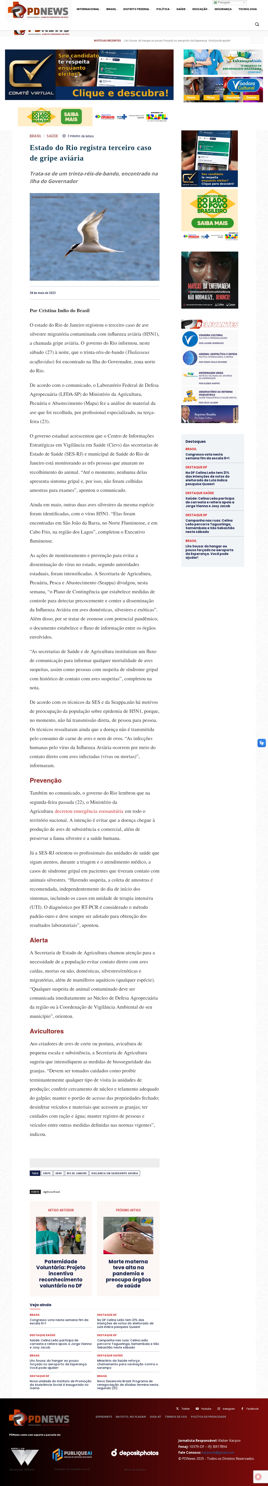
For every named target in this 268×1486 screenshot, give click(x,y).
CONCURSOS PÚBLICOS (100, 1277)
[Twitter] (177, 1408)
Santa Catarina (133, 1319)
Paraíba (110, 1311)
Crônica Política (97, 1281)
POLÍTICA (54, 1315)
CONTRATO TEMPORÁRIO (51, 1281)
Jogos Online (59, 1304)
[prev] (253, 40)
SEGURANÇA (125, 1323)
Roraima (114, 1319)
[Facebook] (126, 292)
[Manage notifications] (258, 1476)
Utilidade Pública (133, 1326)
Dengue (62, 1285)
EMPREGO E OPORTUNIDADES (109, 1292)
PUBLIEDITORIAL (106, 1315)
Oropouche (83, 1311)
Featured (131, 1296)
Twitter (186, 1408)
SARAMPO (50, 1323)
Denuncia (77, 1285)
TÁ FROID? (44, 1326)
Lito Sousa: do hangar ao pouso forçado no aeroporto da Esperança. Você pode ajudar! (58, 1364)
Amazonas (83, 1274)
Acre (53, 1274)
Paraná (124, 1311)
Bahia (98, 1274)
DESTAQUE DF (124, 1285)
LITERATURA (98, 1304)
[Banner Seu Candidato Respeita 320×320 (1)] (209, 158)
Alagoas (66, 1274)
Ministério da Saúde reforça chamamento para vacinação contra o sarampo (127, 1364)
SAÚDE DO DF (104, 1323)
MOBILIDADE (124, 1307)
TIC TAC (96, 1326)
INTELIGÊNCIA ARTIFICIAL (118, 1300)
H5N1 (58, 1173)
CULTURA (134, 1281)
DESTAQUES (52, 1289)
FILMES (81, 1300)
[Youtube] (197, 1408)
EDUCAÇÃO (62, 1292)
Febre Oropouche (61, 1300)
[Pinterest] (146, 292)
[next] (260, 40)
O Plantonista (49, 1311)
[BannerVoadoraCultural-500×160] (223, 89)
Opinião (67, 1311)
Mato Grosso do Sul (54, 1307)
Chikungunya (140, 1274)
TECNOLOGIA (78, 1326)
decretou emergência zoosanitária (90, 811)
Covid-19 (77, 1281)
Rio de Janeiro (77, 1173)
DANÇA (48, 1285)
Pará (98, 1311)
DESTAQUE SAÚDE (110, 1355)
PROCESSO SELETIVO (78, 1315)
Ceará (124, 1274)
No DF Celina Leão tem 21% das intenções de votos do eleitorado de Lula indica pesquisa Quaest (207, 478)
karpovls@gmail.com (218, 1452)
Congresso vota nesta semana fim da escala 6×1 (207, 456)
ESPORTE (64, 1296)
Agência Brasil (51, 1191)
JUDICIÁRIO (79, 1304)
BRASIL (35, 136)
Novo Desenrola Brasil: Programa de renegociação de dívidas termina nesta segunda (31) (127, 1384)
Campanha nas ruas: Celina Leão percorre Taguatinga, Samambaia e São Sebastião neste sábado (128, 1344)
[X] (136, 292)
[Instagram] (218, 1408)
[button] (257, 24)
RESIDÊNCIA (48, 1319)
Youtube (206, 1408)
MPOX (140, 1307)
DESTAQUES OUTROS (119, 1289)
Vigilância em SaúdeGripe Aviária (114, 1173)
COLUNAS (46, 1277)
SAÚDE (52, 136)
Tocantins (112, 1326)
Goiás (94, 1300)
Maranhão (117, 1304)
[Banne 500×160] (223, 62)
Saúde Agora (83, 1323)
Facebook (252, 1408)
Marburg (133, 1304)
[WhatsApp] (155, 292)
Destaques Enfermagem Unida (83, 1289)
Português (223, 2)
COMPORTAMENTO (68, 1277)
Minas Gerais (104, 1307)
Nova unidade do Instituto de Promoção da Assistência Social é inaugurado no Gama (60, 1384)
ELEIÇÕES (80, 1292)
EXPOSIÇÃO (114, 1296)
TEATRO (60, 1326)
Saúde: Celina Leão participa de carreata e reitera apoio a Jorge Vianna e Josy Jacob (60, 1344)
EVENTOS (96, 1296)
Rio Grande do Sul (93, 1319)
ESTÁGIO (80, 1296)
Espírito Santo (44, 1296)
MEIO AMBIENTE (81, 1307)
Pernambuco (141, 1311)
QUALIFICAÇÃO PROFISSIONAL (140, 1315)
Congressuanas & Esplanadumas (140, 1277)
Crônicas (117, 1281)
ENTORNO (138, 1292)
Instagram (229, 1408)
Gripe (47, 1173)
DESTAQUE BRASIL (99, 1285)
